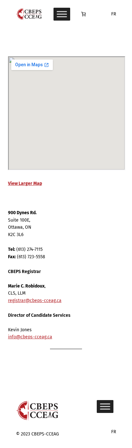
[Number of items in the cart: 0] (83, 14)
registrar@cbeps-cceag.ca (35, 300)
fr (113, 14)
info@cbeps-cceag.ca (30, 337)
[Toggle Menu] (62, 14)
